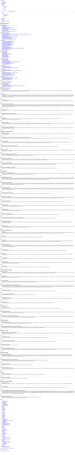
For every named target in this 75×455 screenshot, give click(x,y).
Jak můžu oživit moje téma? (5, 49)
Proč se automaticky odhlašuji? (5, 30)
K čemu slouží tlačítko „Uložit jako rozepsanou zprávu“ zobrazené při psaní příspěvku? (12, 48)
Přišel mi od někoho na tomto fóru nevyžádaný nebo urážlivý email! (10, 67)
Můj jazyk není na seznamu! (5, 36)
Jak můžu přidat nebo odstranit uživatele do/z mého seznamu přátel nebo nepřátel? (12, 70)
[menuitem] (6, 14)
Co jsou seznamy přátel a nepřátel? (6, 69)
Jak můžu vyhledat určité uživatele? (6, 74)
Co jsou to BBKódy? (4, 51)
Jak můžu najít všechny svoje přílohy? (6, 82)
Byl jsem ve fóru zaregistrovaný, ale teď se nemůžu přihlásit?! (9, 29)
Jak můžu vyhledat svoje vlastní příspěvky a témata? (8, 75)
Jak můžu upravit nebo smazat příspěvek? (7, 41)
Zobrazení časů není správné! (5, 34)
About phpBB (69, 383)
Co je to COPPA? (4, 26)
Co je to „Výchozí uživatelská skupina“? (7, 63)
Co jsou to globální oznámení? (5, 54)
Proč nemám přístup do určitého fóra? (6, 45)
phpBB (4, 448)
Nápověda (4, 9)
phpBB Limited (29, 383)
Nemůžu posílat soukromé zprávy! (6, 66)
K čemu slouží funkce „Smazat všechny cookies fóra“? (8, 31)
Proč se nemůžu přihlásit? (5, 28)
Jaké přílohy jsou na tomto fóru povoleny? (7, 81)
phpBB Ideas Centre (39, 387)
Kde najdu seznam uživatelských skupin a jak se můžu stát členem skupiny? (11, 61)
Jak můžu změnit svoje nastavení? (6, 33)
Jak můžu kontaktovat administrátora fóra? (7, 86)
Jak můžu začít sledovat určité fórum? (6, 78)
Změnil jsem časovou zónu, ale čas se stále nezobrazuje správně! (10, 35)
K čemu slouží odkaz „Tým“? (5, 64)
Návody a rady (4, 3)
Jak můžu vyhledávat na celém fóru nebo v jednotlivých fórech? (10, 72)
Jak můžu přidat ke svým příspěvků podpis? (7, 42)
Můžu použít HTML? (4, 52)
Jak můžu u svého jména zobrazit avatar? (7, 37)
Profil (4, 8)
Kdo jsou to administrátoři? (5, 59)
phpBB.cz (5, 449)
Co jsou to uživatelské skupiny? (6, 60)
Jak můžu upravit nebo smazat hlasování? (7, 44)
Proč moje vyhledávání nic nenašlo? (6, 73)
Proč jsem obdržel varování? (5, 46)
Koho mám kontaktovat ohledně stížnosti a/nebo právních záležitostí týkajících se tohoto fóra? (13, 85)
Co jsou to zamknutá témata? (5, 56)
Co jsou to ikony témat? (5, 57)
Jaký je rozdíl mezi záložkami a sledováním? (7, 77)
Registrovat (4, 6)
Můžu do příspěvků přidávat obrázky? (6, 53)
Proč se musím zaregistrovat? (5, 25)
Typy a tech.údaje (4, 2)
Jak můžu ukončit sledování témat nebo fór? (7, 79)
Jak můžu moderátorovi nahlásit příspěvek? (7, 47)
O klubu (3, 4)
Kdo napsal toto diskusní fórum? (6, 84)
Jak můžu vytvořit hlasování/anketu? (6, 43)
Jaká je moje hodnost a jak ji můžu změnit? (7, 38)
